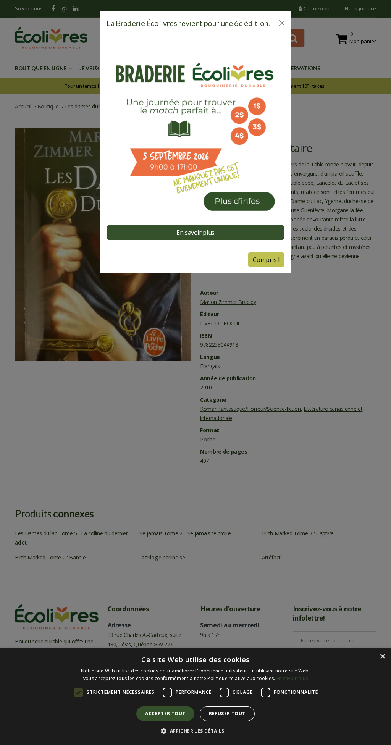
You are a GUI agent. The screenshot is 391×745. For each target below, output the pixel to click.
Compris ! (266, 259)
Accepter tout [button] (165, 713)
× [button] (382, 656)
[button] (195, 731)
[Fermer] (282, 23)
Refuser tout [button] (227, 713)
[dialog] (195, 696)
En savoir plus (292, 678)
